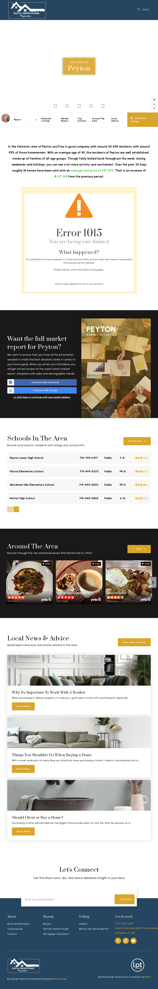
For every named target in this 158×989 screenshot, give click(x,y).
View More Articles (134, 642)
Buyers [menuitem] (47, 923)
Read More (23, 706)
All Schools (135, 441)
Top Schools (82, 119)
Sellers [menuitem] (83, 923)
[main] (79, 438)
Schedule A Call (125, 933)
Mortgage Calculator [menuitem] (56, 933)
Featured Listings (46, 119)
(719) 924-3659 (124, 923)
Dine (139, 548)
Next (152, 582)
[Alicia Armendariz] (5, 118)
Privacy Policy (60, 979)
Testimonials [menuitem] (15, 928)
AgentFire (145, 977)
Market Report (65, 119)
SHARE (47, 564)
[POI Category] (55, 106)
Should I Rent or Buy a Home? (37, 817)
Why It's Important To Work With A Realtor (48, 692)
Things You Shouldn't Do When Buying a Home (52, 755)
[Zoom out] (154, 104)
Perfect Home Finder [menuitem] (56, 928)
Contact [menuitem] (12, 933)
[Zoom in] (154, 99)
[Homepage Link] (27, 9)
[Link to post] (79, 670)
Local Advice (115, 119)
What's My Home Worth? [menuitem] (94, 928)
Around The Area (98, 119)
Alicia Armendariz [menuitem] (18, 923)
